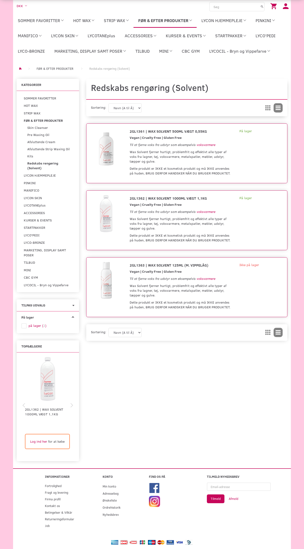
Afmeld (233, 499)
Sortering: (98, 107)
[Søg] (262, 6)
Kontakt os (52, 506)
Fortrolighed (53, 486)
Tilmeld (216, 499)
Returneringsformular (59, 519)
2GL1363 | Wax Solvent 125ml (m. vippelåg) (169, 265)
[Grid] (267, 108)
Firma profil (53, 499)
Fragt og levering (56, 492)
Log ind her (38, 441)
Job (47, 526)
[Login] (285, 6)
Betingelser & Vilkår (58, 512)
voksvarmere (206, 144)
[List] (278, 108)
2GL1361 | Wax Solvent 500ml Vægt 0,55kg (168, 131)
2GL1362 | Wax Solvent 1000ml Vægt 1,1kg (44, 411)
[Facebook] (154, 487)
